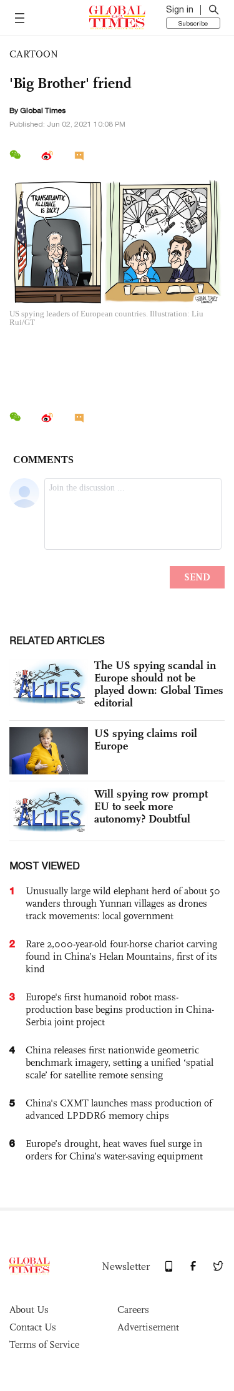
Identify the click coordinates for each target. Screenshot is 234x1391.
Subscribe (193, 23)
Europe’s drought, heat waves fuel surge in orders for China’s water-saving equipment (114, 1150)
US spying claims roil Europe (145, 739)
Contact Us (32, 1327)
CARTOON (33, 54)
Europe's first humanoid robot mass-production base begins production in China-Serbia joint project (120, 1009)
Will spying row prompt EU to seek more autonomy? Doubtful (151, 806)
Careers (133, 1309)
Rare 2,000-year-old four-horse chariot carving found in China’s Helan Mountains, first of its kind (121, 956)
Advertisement (148, 1327)
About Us (29, 1309)
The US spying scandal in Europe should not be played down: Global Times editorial (158, 684)
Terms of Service (44, 1344)
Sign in (179, 9)
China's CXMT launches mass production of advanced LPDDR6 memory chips (119, 1109)
